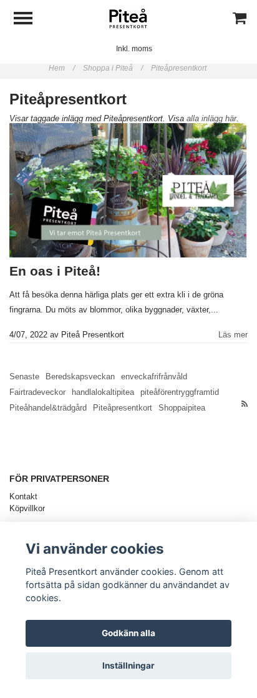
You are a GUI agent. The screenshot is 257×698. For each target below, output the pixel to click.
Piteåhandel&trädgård (48, 407)
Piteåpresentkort (179, 68)
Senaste (24, 376)
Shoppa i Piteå (113, 68)
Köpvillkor (27, 508)
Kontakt (23, 496)
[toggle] (29, 20)
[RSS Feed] (244, 404)
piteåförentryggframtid (179, 392)
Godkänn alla (128, 633)
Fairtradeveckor (37, 392)
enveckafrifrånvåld (154, 376)
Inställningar (128, 666)
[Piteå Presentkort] (128, 18)
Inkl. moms (134, 48)
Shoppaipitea (181, 407)
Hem (62, 68)
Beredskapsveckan (80, 376)
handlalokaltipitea (103, 392)
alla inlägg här (211, 118)
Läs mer (233, 334)
